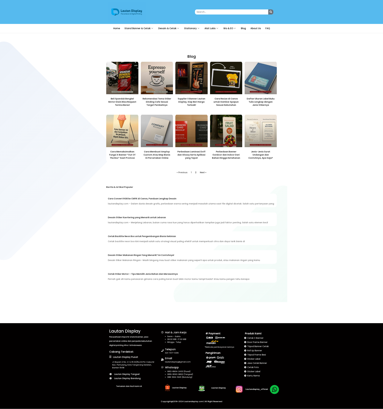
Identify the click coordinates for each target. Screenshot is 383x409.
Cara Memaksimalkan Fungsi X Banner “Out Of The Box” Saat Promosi (122, 154)
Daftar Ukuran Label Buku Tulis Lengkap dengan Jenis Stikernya (261, 101)
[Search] (270, 12)
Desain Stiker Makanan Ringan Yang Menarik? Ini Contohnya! (141, 255)
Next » (203, 172)
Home (116, 28)
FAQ (267, 28)
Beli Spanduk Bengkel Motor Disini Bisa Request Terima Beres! (122, 101)
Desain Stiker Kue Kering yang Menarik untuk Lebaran (137, 217)
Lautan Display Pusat (125, 357)
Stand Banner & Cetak (137, 28)
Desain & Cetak (167, 28)
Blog (243, 28)
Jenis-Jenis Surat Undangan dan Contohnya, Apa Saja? (260, 154)
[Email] (162, 360)
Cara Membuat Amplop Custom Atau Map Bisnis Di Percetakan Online (156, 154)
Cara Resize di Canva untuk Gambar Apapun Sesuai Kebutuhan (226, 101)
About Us (255, 28)
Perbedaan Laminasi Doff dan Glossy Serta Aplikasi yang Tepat (191, 154)
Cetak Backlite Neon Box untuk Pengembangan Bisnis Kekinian (142, 236)
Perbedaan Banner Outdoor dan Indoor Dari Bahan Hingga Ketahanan (226, 154)
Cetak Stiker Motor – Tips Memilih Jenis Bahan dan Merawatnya (143, 273)
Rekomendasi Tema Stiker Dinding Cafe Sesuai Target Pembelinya (157, 101)
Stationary (190, 28)
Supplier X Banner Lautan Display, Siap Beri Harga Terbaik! (191, 101)
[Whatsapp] (162, 367)
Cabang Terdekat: (121, 352)
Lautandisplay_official (257, 389)
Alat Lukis (210, 28)
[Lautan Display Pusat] (110, 357)
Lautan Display (124, 331)
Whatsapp (172, 367)
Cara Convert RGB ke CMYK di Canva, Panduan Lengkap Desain (142, 198)
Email (168, 358)
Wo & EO (228, 28)
